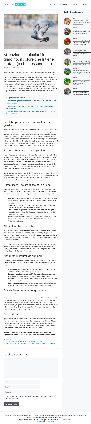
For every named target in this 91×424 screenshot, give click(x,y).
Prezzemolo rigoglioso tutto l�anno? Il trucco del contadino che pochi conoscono (81, 82)
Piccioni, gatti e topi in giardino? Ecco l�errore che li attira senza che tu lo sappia (82, 52)
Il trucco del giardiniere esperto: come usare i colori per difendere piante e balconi (81, 32)
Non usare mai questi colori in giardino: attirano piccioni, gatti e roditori (81, 72)
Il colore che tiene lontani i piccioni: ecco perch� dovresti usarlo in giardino (81, 92)
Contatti (83, 4)
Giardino (8, 339)
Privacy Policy (52, 4)
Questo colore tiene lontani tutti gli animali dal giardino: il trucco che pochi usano (82, 42)
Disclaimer (73, 4)
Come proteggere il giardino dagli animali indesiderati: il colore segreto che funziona (81, 62)
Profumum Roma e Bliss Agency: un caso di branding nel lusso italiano (81, 22)
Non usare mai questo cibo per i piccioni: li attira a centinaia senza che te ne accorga (31, 343)
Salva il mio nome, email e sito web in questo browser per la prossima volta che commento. (30, 397)
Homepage (63, 4)
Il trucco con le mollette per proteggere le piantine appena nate (24, 341)
